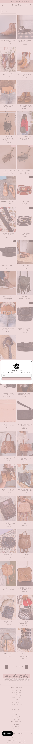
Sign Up (16, 379)
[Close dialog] (31, 362)
